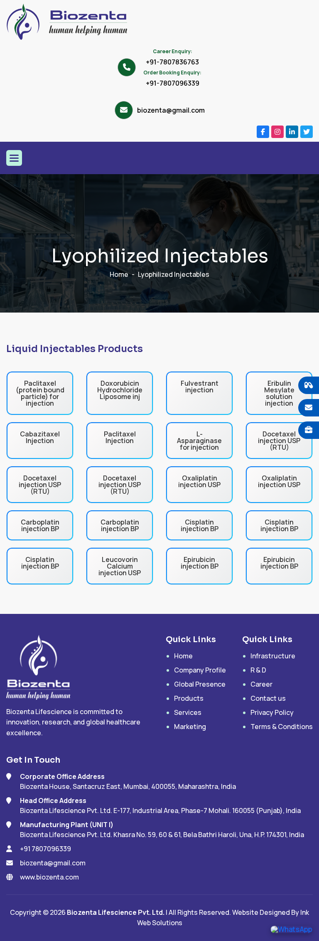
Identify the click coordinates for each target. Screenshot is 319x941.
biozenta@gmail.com (171, 110)
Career (261, 684)
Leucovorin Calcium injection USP (119, 566)
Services (187, 712)
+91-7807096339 (172, 83)
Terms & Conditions (281, 726)
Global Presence (200, 684)
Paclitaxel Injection (120, 437)
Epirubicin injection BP (199, 562)
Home (119, 274)
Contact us (268, 698)
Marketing (190, 726)
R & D (258, 670)
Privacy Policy (272, 712)
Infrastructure (272, 655)
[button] (14, 158)
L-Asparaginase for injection (199, 441)
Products (189, 698)
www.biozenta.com (49, 877)
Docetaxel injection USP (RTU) (279, 441)
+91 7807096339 (45, 848)
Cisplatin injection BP (199, 525)
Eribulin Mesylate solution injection (279, 393)
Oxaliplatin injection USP (199, 481)
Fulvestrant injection (199, 386)
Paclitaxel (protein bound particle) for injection (40, 393)
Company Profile (200, 670)
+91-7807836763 (172, 62)
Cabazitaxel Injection (40, 437)
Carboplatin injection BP (40, 525)
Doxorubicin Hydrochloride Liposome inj (119, 390)
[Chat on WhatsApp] (291, 929)
